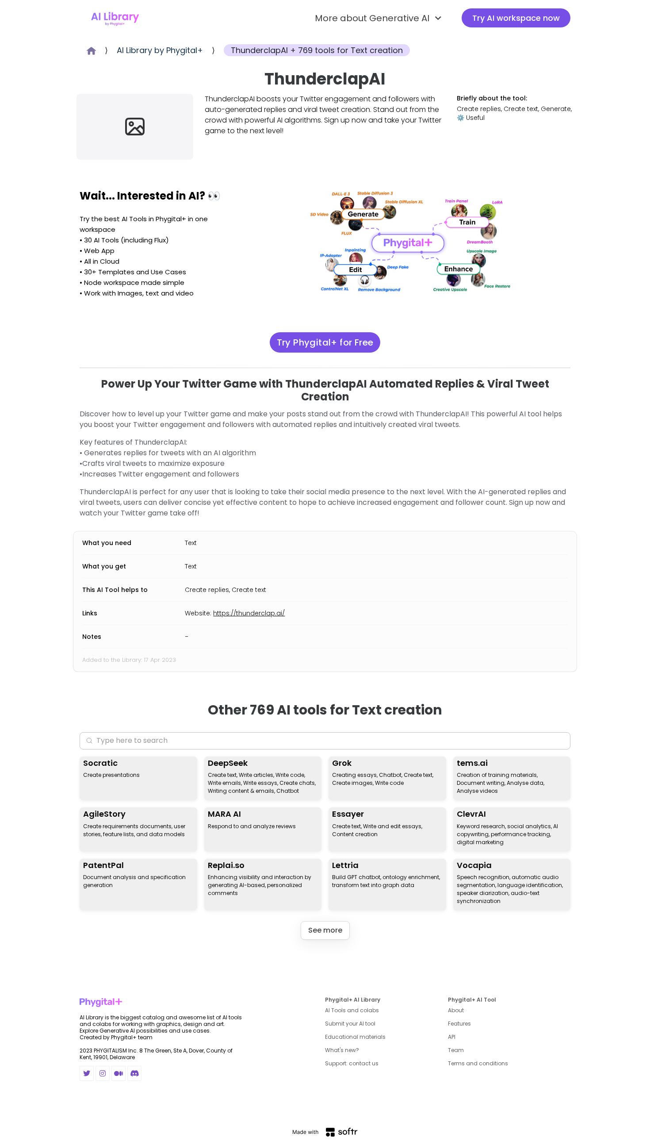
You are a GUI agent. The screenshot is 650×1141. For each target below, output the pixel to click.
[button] (379, 18)
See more (325, 930)
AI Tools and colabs (352, 1010)
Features (459, 1023)
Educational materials (355, 1037)
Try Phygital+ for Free (325, 342)
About (456, 1010)
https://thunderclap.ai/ (249, 613)
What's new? (342, 1050)
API (451, 1037)
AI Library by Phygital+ (160, 50)
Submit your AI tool (350, 1023)
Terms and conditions (478, 1063)
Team (456, 1050)
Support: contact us (352, 1063)
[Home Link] (115, 18)
